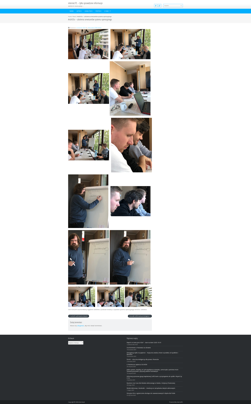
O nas (106, 11)
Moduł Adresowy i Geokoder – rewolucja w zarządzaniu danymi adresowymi (151, 388)
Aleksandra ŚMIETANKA (94, 27)
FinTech (98, 11)
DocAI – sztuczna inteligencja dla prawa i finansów (143, 359)
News (72, 11)
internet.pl (82, 402)
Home (70, 16)
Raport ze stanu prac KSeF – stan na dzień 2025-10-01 (144, 342)
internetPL (180, 402)
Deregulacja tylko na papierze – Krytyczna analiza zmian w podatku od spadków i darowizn (152, 353)
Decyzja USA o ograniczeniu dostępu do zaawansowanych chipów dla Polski (151, 393)
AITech (79, 11)
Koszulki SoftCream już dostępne (139, 316)
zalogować (80, 326)
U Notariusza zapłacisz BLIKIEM (137, 364)
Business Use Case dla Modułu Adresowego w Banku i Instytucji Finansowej (151, 383)
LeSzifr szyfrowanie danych (79, 316)
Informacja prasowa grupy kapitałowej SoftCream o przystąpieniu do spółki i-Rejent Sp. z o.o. (154, 377)
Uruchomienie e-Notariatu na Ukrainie (139, 348)
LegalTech (88, 11)
